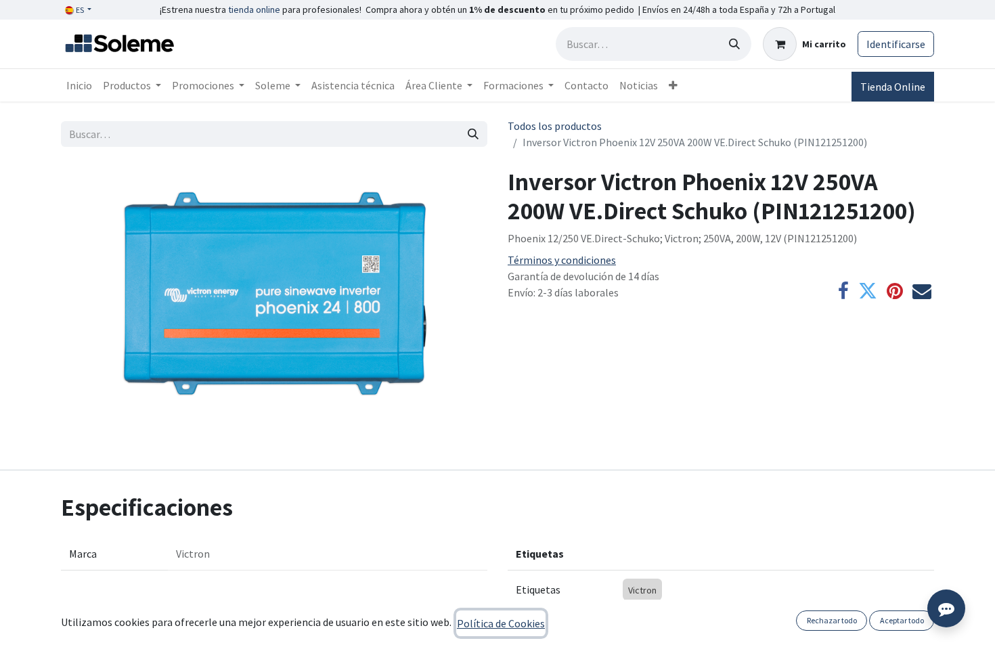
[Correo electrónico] (921, 291)
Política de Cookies (501, 623)
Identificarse (895, 44)
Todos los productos (555, 126)
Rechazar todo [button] (832, 620)
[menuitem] (79, 85)
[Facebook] (843, 291)
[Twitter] (867, 291)
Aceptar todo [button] (902, 620)
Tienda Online (892, 86)
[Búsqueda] (734, 44)
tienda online (254, 9)
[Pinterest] (895, 291)
